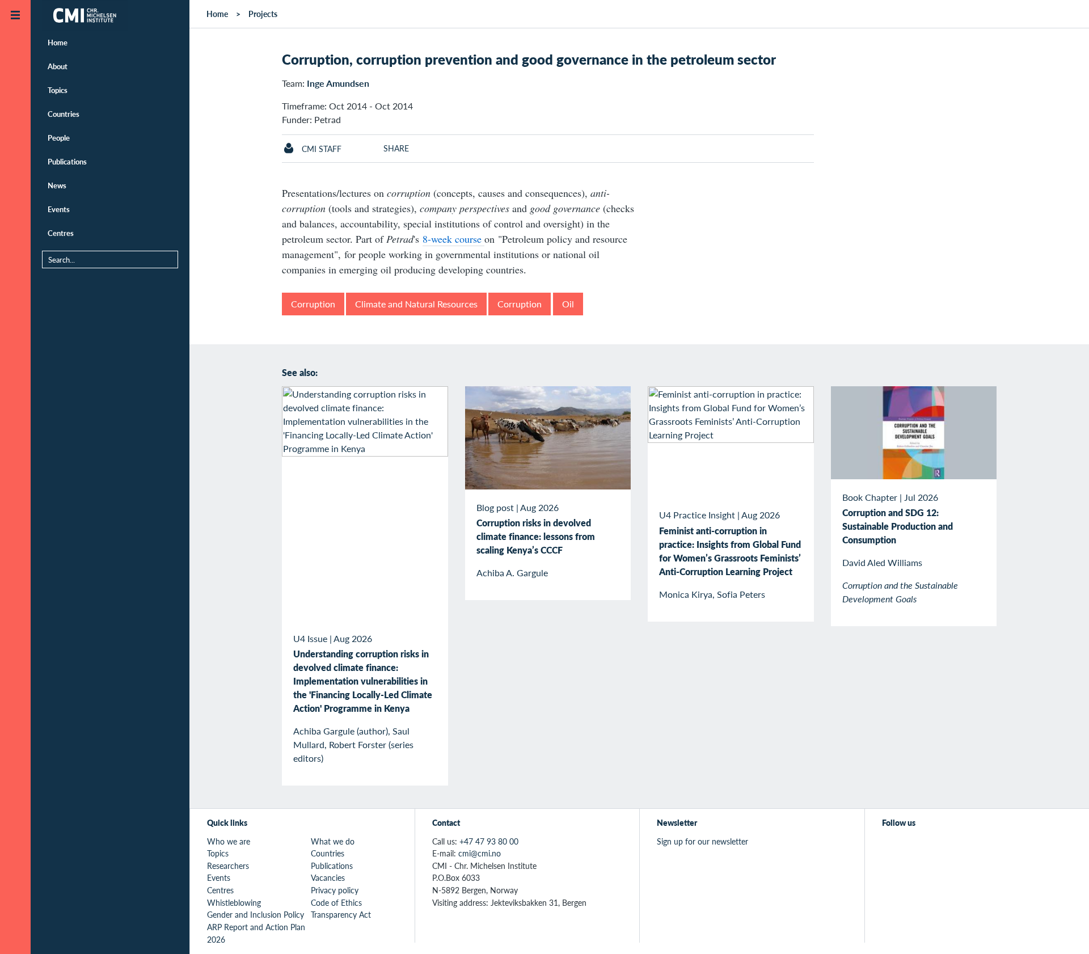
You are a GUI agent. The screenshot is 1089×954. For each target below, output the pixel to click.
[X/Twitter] (889, 847)
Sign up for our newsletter (702, 841)
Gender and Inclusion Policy (255, 914)
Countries (63, 113)
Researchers (228, 865)
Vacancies (328, 877)
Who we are (228, 841)
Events (59, 209)
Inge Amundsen (338, 83)
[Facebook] (915, 847)
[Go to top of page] (1063, 930)
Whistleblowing (234, 902)
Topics (57, 90)
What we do (332, 841)
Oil (568, 303)
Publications (67, 161)
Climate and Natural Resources (416, 303)
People (59, 137)
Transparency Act (341, 914)
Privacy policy (334, 890)
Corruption (313, 303)
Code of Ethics (336, 902)
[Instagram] (941, 847)
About (57, 66)
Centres (61, 232)
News (57, 185)
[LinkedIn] (967, 847)
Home (57, 42)
